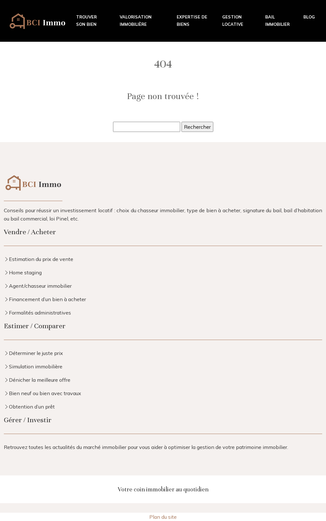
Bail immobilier (277, 20)
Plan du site (163, 517)
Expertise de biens (192, 20)
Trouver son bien (86, 20)
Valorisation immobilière (136, 20)
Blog (309, 16)
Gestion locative (232, 20)
